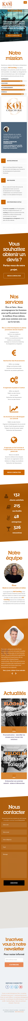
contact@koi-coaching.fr (9, 842)
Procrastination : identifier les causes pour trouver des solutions (14, 759)
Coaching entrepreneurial (20, 1017)
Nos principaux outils (14, 202)
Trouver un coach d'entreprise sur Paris (11, 1015)
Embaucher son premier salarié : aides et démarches (14, 804)
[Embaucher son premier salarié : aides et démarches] (14, 781)
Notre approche (12, 160)
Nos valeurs (11, 180)
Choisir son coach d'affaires (6, 1019)
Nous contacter (13, 35)
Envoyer (14, 905)
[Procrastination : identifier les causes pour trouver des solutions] (14, 735)
